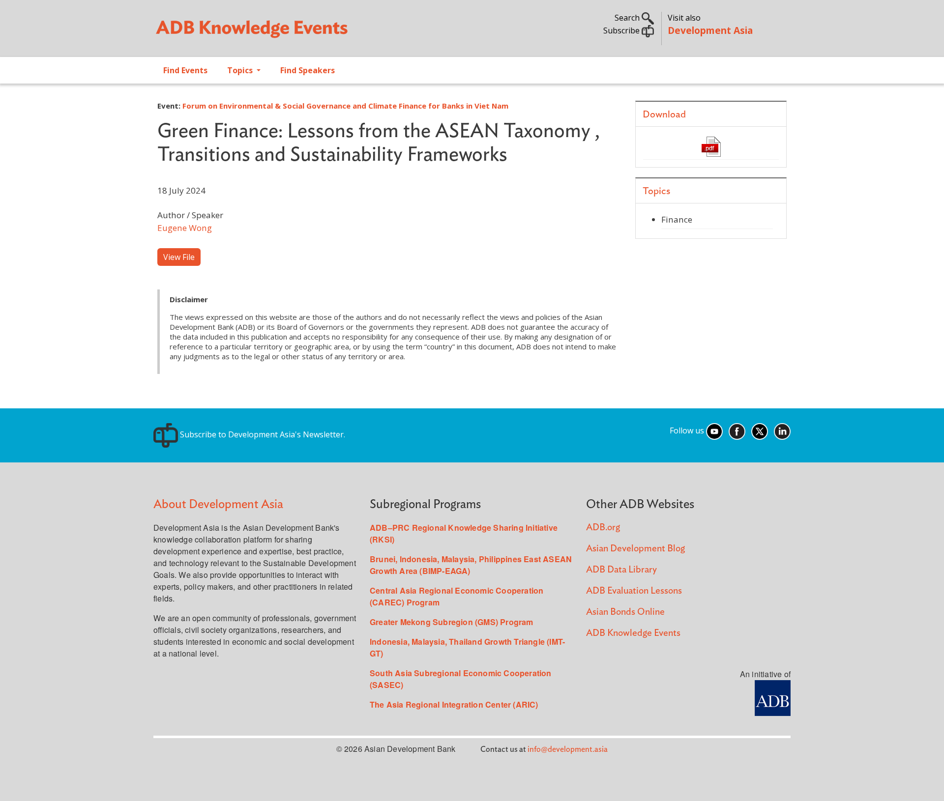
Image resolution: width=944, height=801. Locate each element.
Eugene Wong (184, 227)
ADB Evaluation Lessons (634, 591)
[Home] (308, 32)
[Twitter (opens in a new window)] (759, 430)
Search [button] (628, 17)
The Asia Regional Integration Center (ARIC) (454, 704)
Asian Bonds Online (625, 612)
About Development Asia (218, 504)
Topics (241, 70)
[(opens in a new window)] (773, 697)
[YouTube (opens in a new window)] (714, 430)
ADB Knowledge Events (633, 633)
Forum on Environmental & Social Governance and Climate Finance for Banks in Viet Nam (345, 106)
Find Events (185, 70)
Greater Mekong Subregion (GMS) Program (451, 622)
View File (179, 257)
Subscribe (622, 30)
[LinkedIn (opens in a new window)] (782, 430)
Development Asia (710, 30)
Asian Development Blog (635, 548)
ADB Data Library (621, 569)
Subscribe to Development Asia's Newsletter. (261, 434)
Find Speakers (307, 70)
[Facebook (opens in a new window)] (737, 430)
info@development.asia (568, 749)
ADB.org (603, 527)
